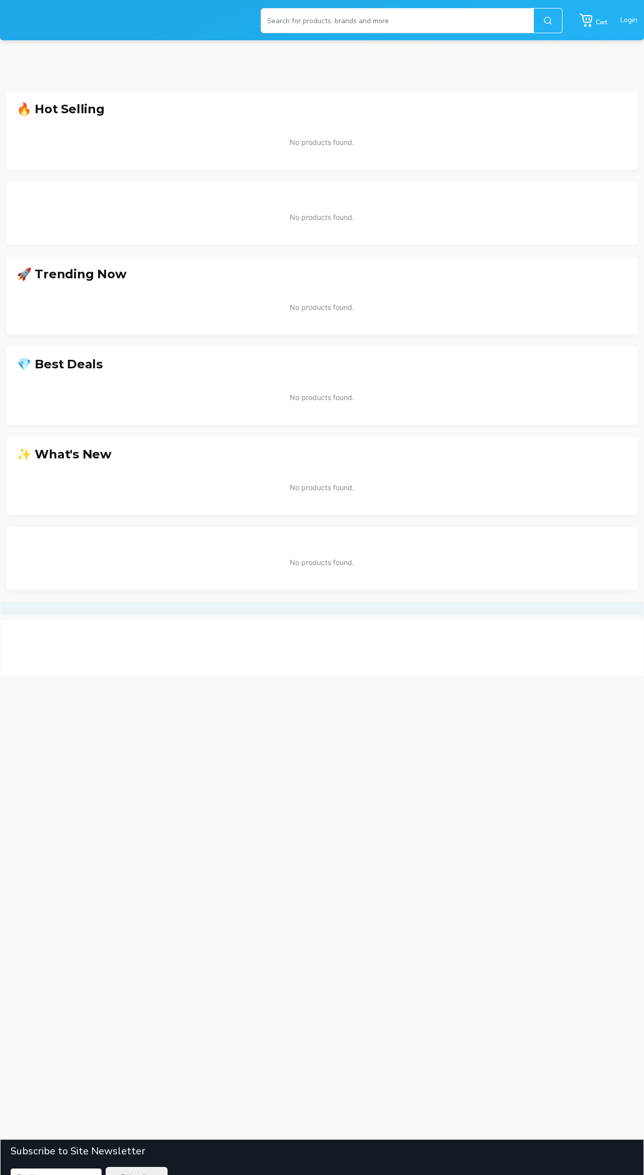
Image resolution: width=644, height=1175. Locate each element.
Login (628, 20)
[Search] (547, 20)
